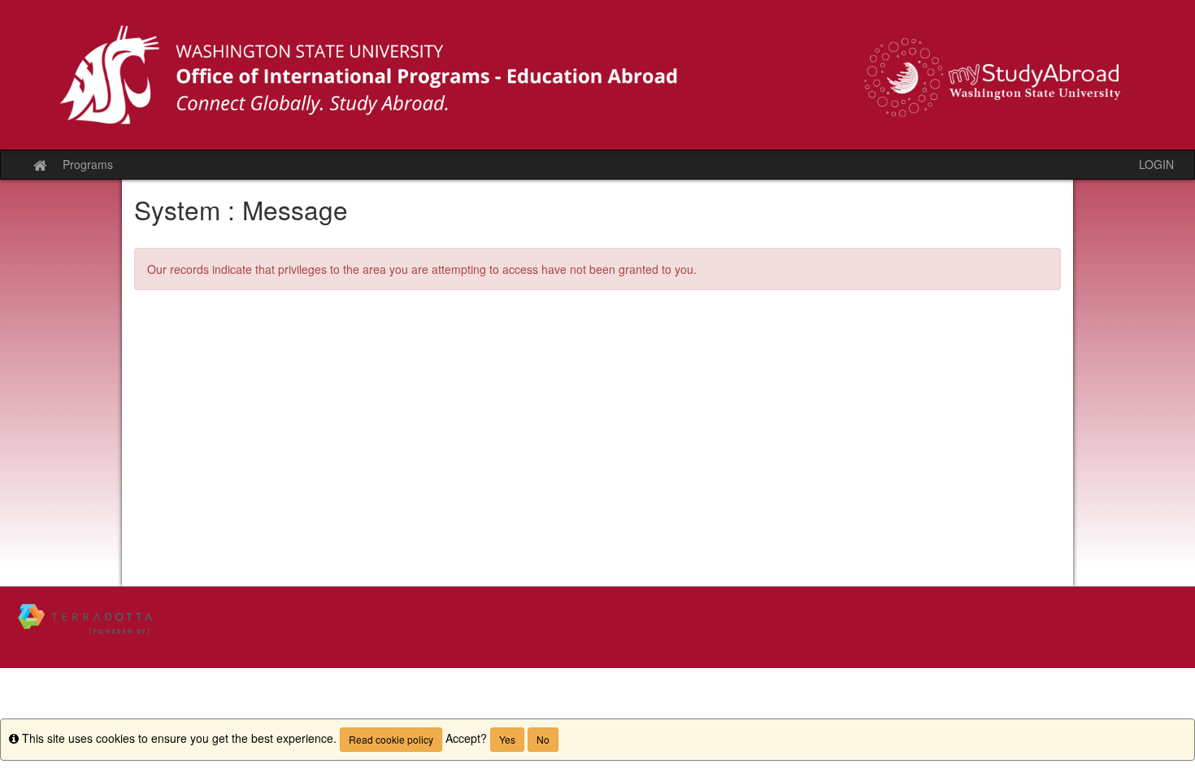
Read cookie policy (391, 739)
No (543, 739)
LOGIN (1156, 164)
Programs (88, 164)
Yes (507, 739)
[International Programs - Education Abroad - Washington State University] (597, 75)
